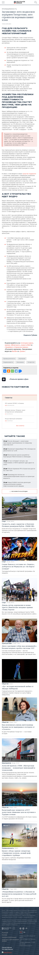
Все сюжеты (20, 426)
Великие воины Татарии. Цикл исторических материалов (15, 412)
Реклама (4, 935)
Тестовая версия (7, 949)
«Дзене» (22, 351)
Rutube (14, 351)
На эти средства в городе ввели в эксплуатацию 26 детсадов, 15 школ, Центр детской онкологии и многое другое (19, 897)
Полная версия (7, 947)
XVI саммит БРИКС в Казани (14, 404)
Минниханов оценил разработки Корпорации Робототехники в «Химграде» (17, 456)
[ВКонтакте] (4, 371)
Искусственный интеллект (13, 419)
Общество (5, 684)
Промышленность (9, 9)
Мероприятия (6, 763)
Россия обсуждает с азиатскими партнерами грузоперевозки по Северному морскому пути (17, 443)
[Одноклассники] (8, 371)
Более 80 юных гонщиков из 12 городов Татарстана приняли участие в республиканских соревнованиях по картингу (19, 528)
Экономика (20, 362)
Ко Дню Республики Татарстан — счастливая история (18, 729)
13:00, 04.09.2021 (6, 24)
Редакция (5, 932)
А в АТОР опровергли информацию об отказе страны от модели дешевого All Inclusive (19, 814)
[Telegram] (16, 371)
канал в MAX (26, 345)
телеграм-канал (27, 343)
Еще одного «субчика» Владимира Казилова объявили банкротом (16, 855)
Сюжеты (8, 397)
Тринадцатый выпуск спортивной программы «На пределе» (18, 568)
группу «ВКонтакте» (12, 345)
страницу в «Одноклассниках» (16, 347)
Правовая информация (9, 937)
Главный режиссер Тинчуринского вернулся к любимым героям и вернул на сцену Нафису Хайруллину (17, 690)
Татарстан (31, 362)
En (24, 932)
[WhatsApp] (12, 371)
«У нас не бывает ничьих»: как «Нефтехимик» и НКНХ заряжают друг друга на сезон (18, 462)
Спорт (4, 521)
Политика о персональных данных (10, 940)
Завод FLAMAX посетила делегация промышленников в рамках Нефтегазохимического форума (17, 484)
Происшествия (7, 643)
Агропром (22, 358)
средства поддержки (29, 174)
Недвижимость (8, 362)
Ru (21, 932)
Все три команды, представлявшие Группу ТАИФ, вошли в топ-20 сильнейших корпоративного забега (19, 609)
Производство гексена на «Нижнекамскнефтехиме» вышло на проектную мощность (18, 476)
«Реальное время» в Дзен (18, 379)
